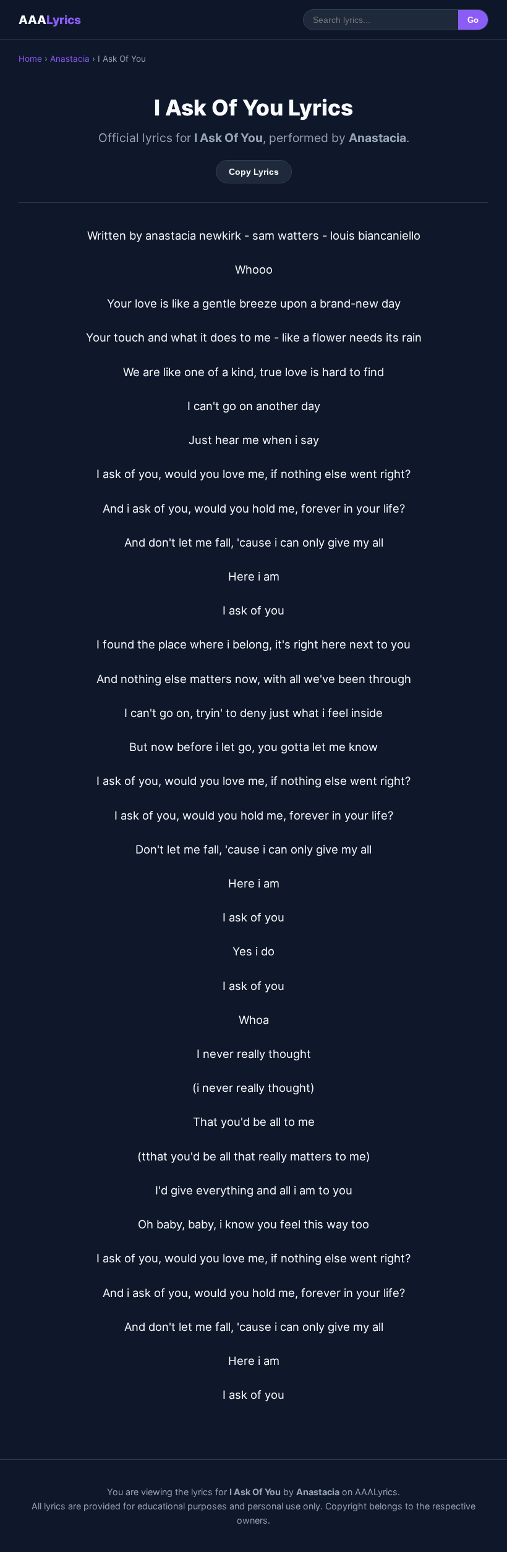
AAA (50, 19)
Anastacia (70, 59)
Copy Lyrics (254, 172)
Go (473, 20)
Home (30, 59)
